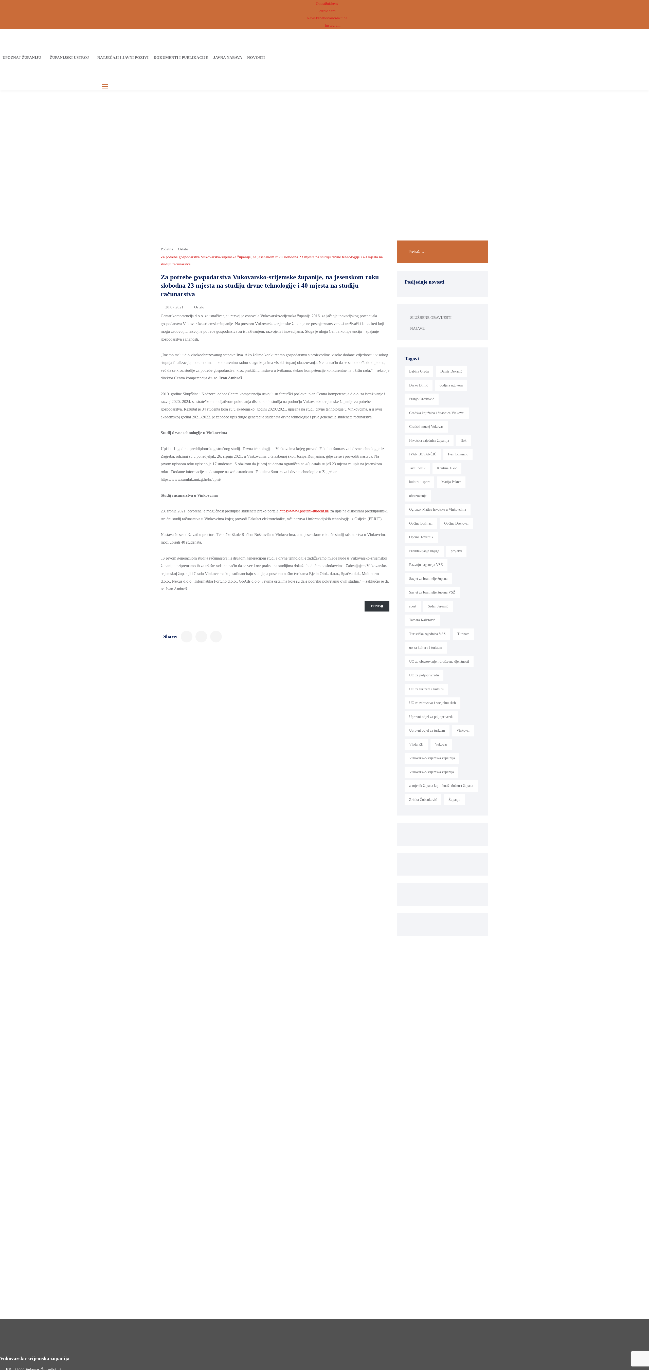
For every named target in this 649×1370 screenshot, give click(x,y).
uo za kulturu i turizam (425, 648)
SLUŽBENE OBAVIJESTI (431, 318)
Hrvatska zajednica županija (429, 440)
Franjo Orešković (421, 399)
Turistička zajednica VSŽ (427, 634)
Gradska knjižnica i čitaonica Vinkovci (436, 413)
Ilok (463, 440)
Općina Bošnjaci (420, 523)
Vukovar (441, 744)
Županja (454, 800)
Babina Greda (419, 371)
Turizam (463, 634)
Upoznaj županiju (22, 57)
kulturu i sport (419, 482)
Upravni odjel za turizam (427, 730)
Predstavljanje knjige (424, 551)
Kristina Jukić (447, 468)
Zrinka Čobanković (423, 800)
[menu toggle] (105, 86)
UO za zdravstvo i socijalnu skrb (432, 703)
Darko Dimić (418, 385)
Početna (167, 249)
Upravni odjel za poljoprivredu (431, 717)
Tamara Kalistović (422, 620)
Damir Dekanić (451, 371)
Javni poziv (417, 468)
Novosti (256, 57)
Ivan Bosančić (458, 454)
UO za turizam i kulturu (426, 689)
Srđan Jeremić (438, 606)
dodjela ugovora (451, 385)
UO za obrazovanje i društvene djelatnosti (439, 661)
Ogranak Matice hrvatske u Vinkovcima (437, 509)
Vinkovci (463, 730)
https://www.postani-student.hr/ (304, 511)
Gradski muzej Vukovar (426, 427)
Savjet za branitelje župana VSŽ (432, 592)
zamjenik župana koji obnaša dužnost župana (441, 786)
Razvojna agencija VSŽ (426, 565)
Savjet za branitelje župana (428, 579)
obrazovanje (417, 496)
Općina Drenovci (456, 523)
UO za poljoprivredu (424, 675)
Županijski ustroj (69, 57)
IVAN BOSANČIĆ (422, 454)
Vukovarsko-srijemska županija (431, 772)
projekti (456, 551)
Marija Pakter (451, 482)
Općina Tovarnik (421, 537)
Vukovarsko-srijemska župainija (432, 758)
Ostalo (183, 249)
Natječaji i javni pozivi (123, 57)
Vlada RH (416, 744)
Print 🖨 (377, 606)
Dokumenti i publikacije (181, 57)
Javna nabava (227, 57)
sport (412, 606)
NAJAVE (417, 328)
